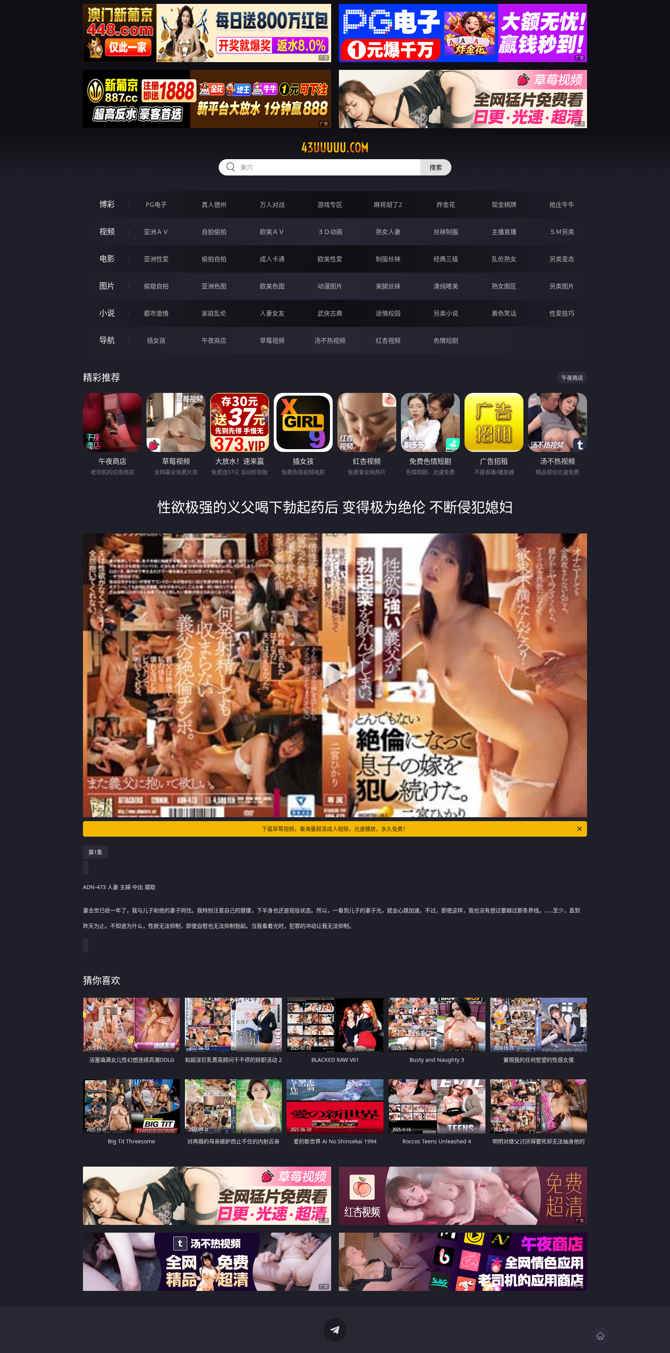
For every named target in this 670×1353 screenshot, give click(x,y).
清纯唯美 (445, 286)
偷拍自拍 (214, 259)
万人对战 (272, 204)
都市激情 (156, 313)
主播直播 (504, 232)
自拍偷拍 (214, 232)
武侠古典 (330, 313)
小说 (107, 313)
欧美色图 (272, 286)
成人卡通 (272, 259)
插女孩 (156, 340)
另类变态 (561, 259)
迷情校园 (388, 313)
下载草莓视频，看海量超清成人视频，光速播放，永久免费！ (335, 828)
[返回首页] (600, 1336)
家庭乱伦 (214, 313)
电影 (107, 259)
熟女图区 (504, 286)
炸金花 (446, 204)
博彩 (107, 204)
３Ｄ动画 (330, 232)
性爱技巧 (561, 313)
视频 (107, 231)
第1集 (95, 852)
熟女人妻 (388, 232)
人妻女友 (272, 313)
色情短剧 (445, 340)
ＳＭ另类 (561, 232)
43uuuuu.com (335, 147)
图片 (107, 286)
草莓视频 (272, 340)
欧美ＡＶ (272, 232)
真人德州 (214, 204)
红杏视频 (388, 340)
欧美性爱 (330, 259)
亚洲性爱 (156, 259)
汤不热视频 (329, 340)
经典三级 (445, 259)
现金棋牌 (504, 204)
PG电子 (156, 204)
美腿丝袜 (388, 286)
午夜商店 (214, 340)
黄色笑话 (504, 313)
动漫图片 (330, 286)
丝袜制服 (445, 232)
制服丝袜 (388, 259)
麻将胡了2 (388, 204)
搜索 (436, 167)
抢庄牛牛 (561, 204)
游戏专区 (330, 204)
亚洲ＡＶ (156, 232)
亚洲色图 (214, 286)
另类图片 (561, 286)
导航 (107, 340)
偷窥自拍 (156, 286)
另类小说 (445, 313)
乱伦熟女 (504, 259)
